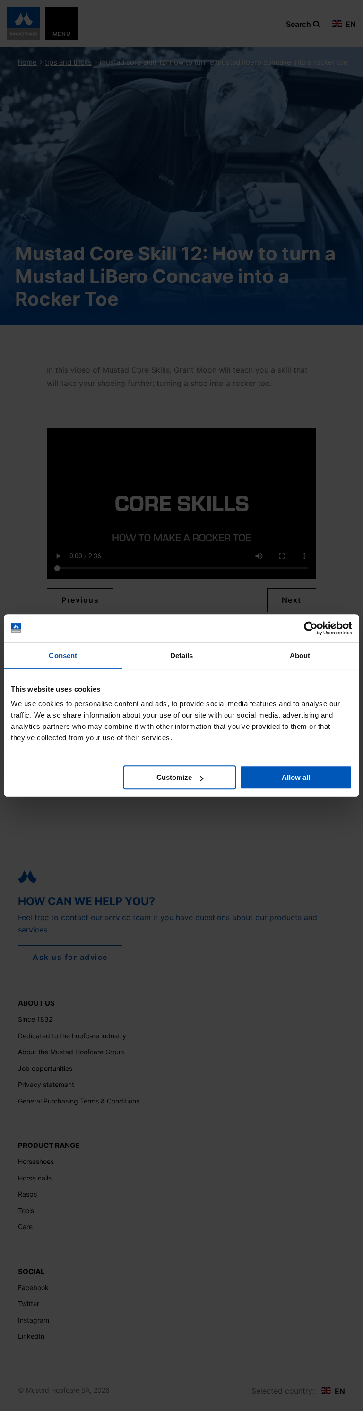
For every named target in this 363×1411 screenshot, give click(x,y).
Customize (174, 777)
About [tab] (300, 655)
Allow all (296, 777)
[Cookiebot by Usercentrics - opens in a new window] (310, 628)
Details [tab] (181, 655)
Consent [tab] (63, 655)
